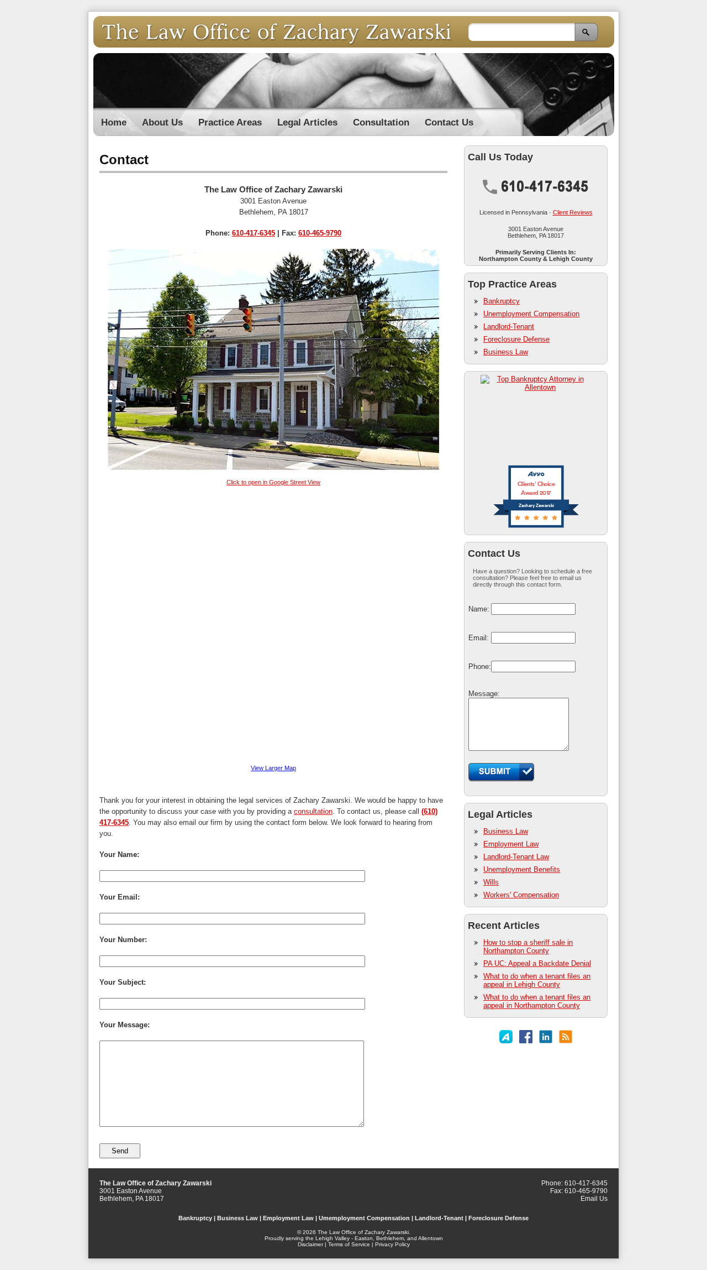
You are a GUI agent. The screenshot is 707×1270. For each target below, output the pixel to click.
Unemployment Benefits (521, 869)
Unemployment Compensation (531, 314)
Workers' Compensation (521, 895)
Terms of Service (349, 1244)
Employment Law (511, 844)
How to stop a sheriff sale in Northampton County (528, 946)
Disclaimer (310, 1244)
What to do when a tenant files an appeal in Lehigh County (536, 980)
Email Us (594, 1199)
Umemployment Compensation (364, 1218)
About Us (162, 122)
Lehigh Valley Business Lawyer (280, 32)
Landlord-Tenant (508, 326)
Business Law (505, 352)
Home (113, 122)
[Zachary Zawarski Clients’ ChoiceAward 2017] (536, 527)
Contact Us (449, 122)
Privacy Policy (392, 1244)
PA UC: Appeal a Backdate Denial (537, 963)
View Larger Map (273, 768)
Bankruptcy (501, 301)
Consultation (381, 122)
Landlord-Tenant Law (516, 857)
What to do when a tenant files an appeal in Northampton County (536, 1001)
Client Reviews (573, 212)
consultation (313, 811)
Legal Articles (307, 122)
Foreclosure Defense (516, 339)
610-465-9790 (319, 233)
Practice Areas (230, 122)
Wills (491, 882)
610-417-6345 (253, 233)
